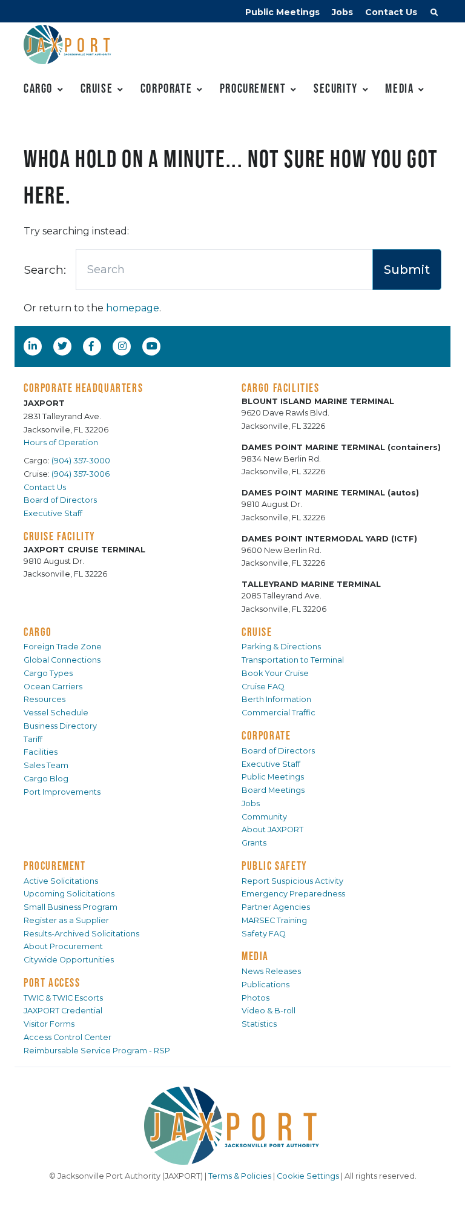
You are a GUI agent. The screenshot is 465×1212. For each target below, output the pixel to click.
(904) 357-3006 (80, 474)
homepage (132, 308)
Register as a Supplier (66, 920)
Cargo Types (48, 673)
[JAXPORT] (232, 1126)
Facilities (41, 752)
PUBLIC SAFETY (275, 865)
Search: (45, 269)
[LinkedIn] (33, 346)
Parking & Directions (281, 646)
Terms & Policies (239, 1176)
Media (399, 88)
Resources (44, 699)
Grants (254, 842)
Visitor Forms (49, 1023)
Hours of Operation (61, 442)
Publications (265, 984)
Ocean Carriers (53, 686)
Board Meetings (273, 790)
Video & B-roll (268, 1010)
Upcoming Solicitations (69, 893)
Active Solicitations (61, 881)
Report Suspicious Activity (292, 881)
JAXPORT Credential (63, 1010)
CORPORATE (266, 735)
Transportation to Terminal (293, 659)
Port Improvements (62, 791)
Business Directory (60, 725)
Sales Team (46, 765)
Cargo (38, 88)
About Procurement (63, 946)
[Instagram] (123, 346)
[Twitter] (64, 346)
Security (336, 88)
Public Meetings (282, 12)
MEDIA (255, 955)
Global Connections (62, 659)
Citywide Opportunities (69, 959)
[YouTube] (153, 346)
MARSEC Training (274, 920)
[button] (434, 14)
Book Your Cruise (275, 673)
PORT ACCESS (52, 982)
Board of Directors (60, 500)
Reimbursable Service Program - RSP (97, 1050)
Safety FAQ (264, 933)
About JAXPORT (272, 829)
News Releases (271, 971)
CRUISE (257, 631)
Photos (255, 997)
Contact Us (391, 12)
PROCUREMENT (55, 865)
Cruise (97, 88)
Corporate (166, 88)
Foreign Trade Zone (63, 646)
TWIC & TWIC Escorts (63, 997)
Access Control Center (67, 1037)
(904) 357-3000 (80, 460)
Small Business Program (70, 907)
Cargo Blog (46, 778)
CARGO (38, 631)
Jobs (342, 12)
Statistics (259, 1023)
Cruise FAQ (263, 686)
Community (264, 816)
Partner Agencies (276, 907)
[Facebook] (91, 346)
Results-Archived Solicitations (81, 933)
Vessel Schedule (56, 712)
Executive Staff (53, 513)
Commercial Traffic (278, 712)
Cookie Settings (308, 1176)
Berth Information (276, 699)
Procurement (253, 88)
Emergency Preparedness (293, 893)
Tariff (33, 739)
